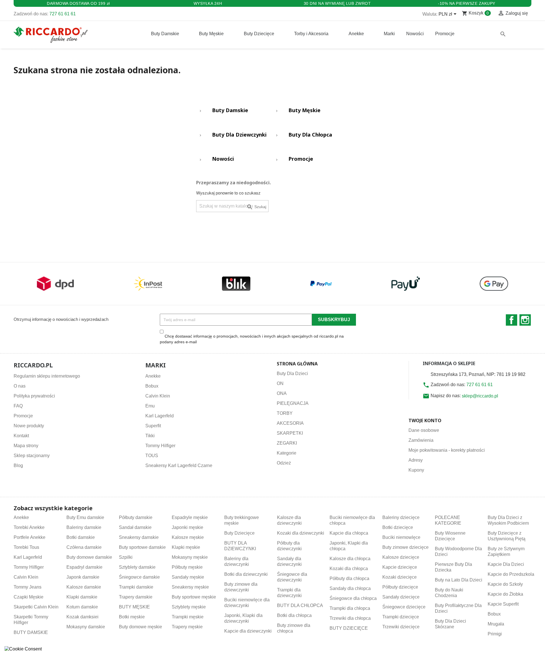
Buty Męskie (304, 110)
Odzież (284, 463)
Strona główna (297, 364)
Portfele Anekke (29, 537)
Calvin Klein (157, 396)
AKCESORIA (290, 423)
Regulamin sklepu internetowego (47, 376)
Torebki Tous (26, 547)
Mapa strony (26, 445)
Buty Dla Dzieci (292, 373)
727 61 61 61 (62, 13)
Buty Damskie (230, 110)
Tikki (150, 435)
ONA (282, 393)
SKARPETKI (290, 433)
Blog (18, 465)
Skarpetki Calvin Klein (36, 606)
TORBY (285, 413)
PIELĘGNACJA (293, 403)
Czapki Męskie (28, 597)
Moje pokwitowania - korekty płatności (446, 450)
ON (280, 383)
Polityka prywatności (34, 396)
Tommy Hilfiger (160, 445)
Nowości (223, 159)
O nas (20, 386)
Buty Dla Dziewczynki (239, 135)
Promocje (300, 159)
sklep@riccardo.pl (480, 396)
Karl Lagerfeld (159, 415)
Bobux (151, 386)
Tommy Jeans (27, 587)
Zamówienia (420, 440)
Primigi (495, 633)
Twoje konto (424, 420)
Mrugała (496, 623)
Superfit (153, 425)
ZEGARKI (287, 443)
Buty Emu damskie (85, 517)
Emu (150, 405)
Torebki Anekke (29, 527)
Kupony (416, 470)
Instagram (525, 320)
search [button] (503, 34)
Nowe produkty (29, 425)
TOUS (151, 455)
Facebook (511, 320)
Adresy (415, 460)
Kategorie (286, 453)
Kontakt (21, 435)
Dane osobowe (423, 430)
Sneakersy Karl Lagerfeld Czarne (178, 465)
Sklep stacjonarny (32, 455)
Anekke (153, 376)
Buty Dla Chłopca (310, 135)
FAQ (18, 405)
